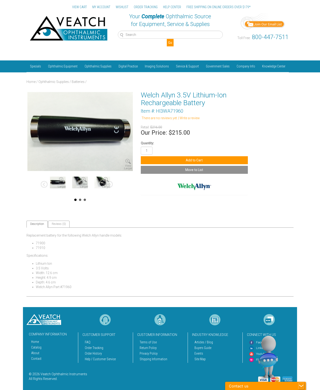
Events (198, 353)
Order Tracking (94, 348)
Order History (93, 353)
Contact (36, 358)
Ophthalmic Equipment (63, 66)
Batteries (78, 82)
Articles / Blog (203, 342)
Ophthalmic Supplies (98, 66)
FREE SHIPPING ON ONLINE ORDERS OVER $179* (218, 7)
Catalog (36, 347)
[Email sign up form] (263, 21)
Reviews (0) (59, 224)
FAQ (87, 342)
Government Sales (218, 66)
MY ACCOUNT (101, 7)
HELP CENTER (172, 7)
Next (109, 185)
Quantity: (147, 143)
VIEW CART (79, 7)
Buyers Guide (202, 348)
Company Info (246, 66)
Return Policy (148, 348)
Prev (44, 185)
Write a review (190, 118)
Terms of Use (148, 342)
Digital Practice (128, 66)
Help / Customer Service (100, 359)
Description (37, 224)
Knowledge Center (273, 66)
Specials (35, 66)
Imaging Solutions (157, 66)
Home (31, 82)
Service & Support (187, 66)
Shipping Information (153, 359)
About (35, 353)
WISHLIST (122, 7)
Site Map (200, 359)
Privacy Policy (149, 353)
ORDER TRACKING (146, 7)
